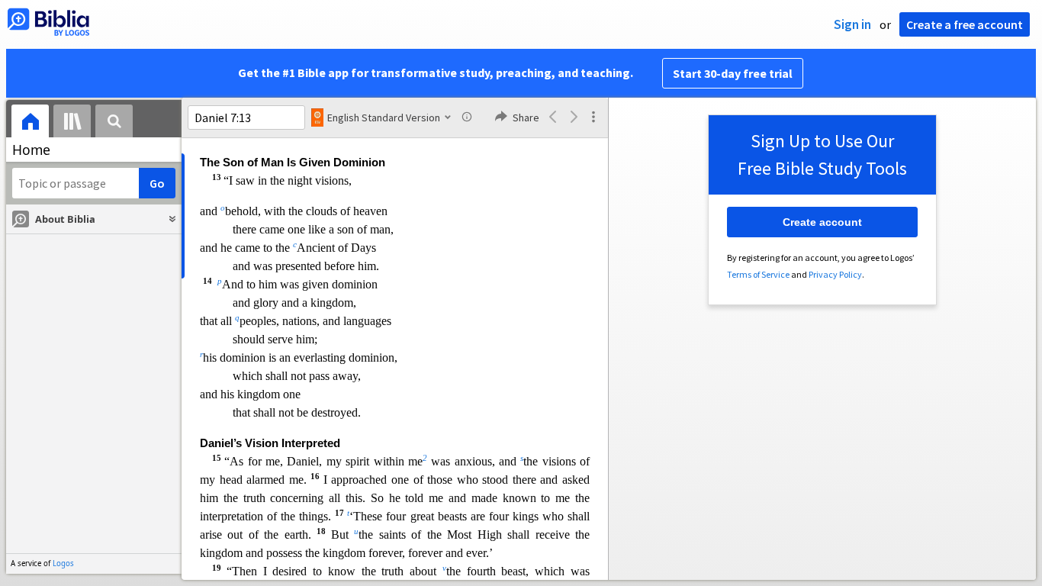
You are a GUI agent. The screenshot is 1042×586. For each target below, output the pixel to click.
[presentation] (30, 123)
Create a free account (964, 24)
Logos (63, 563)
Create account (822, 222)
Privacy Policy (835, 274)
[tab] (30, 123)
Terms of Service (758, 274)
